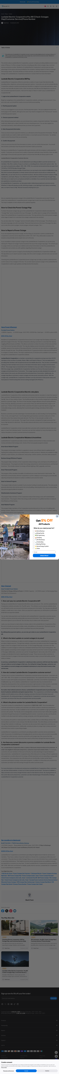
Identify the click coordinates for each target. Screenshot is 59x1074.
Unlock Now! (44, 555)
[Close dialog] (57, 516)
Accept (26, 1070)
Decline (47, 1070)
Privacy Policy (4, 1067)
